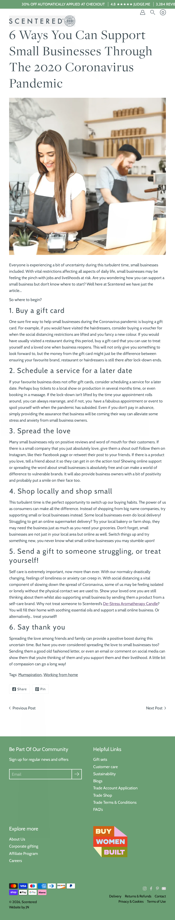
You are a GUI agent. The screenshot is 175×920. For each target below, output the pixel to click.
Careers (15, 860)
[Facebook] (151, 888)
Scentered (29, 902)
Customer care (105, 766)
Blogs (97, 780)
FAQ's (98, 809)
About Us (17, 839)
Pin (43, 689)
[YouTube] (164, 888)
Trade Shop (102, 795)
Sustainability (104, 773)
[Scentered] (42, 21)
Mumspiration (30, 674)
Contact (160, 896)
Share (22, 689)
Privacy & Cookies (131, 901)
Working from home (61, 674)
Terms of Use (156, 901)
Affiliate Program (23, 853)
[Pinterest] (157, 888)
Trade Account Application (115, 787)
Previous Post (24, 708)
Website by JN (19, 907)
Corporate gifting (23, 846)
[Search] (152, 12)
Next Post (154, 708)
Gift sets (100, 759)
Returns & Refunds (138, 896)
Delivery (115, 896)
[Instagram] (145, 888)
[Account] (142, 12)
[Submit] (77, 774)
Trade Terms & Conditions (114, 802)
